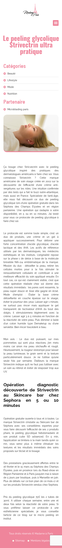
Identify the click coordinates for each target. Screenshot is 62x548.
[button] (56, 23)
